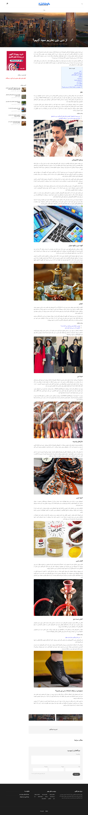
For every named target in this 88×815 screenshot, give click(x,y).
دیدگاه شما (78, 754)
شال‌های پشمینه (78, 80)
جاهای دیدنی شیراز (44, 794)
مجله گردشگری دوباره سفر (24, 794)
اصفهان (75, 716)
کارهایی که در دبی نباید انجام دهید (72, 328)
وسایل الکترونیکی (78, 73)
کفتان (80, 76)
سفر (34, 796)
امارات (64, 36)
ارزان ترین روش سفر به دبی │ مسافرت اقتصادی (69, 118)
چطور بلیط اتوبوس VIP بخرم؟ (48, 718)
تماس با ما (42, 811)
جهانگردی (61, 36)
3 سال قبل (60, 44)
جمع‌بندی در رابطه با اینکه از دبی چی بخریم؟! (72, 87)
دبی (66, 36)
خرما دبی (79, 78)
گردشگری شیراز (44, 798)
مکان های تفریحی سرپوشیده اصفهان (69, 718)
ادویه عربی (79, 82)
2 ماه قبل (19, 97)
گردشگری (49, 798)
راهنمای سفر (51, 716)
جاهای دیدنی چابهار (37, 794)
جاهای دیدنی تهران (52, 794)
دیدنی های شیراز (52, 796)
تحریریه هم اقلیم (64, 44)
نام (79, 766)
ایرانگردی (72, 716)
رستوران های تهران (40, 796)
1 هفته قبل (18, 91)
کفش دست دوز (78, 85)
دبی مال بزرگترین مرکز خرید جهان (72, 637)
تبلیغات (46, 811)
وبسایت (45, 766)
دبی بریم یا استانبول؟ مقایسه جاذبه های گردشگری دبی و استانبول (65, 116)
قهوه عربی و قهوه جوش (77, 75)
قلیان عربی (79, 83)
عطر (80, 71)
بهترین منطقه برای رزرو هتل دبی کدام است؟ (70, 326)
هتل (54, 798)
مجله (44, 10)
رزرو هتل (46, 796)
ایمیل (62, 766)
